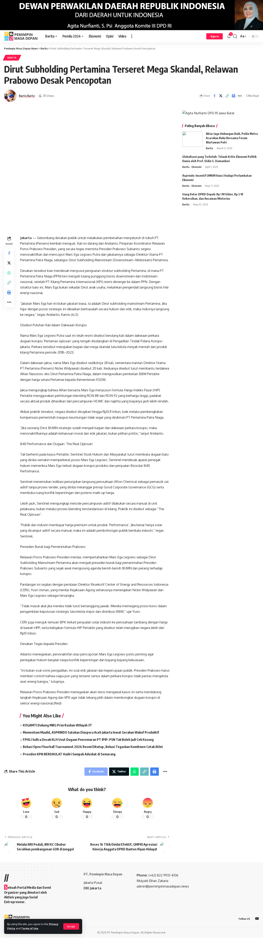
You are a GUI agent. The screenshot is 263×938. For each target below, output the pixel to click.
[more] (132, 36)
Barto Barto (27, 95)
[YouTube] (257, 919)
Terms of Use (29, 928)
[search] (235, 36)
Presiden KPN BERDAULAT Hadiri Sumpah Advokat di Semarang (69, 754)
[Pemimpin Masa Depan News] (21, 36)
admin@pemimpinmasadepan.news (163, 886)
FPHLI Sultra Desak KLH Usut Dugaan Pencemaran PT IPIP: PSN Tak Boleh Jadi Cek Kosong (88, 740)
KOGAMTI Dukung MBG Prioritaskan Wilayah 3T (57, 725)
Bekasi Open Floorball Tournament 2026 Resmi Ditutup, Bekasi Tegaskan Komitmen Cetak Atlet (93, 747)
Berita (12, 57)
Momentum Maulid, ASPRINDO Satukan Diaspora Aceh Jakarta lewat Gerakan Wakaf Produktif (91, 732)
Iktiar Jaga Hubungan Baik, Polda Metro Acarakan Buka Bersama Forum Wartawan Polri (232, 138)
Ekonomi (196, 166)
